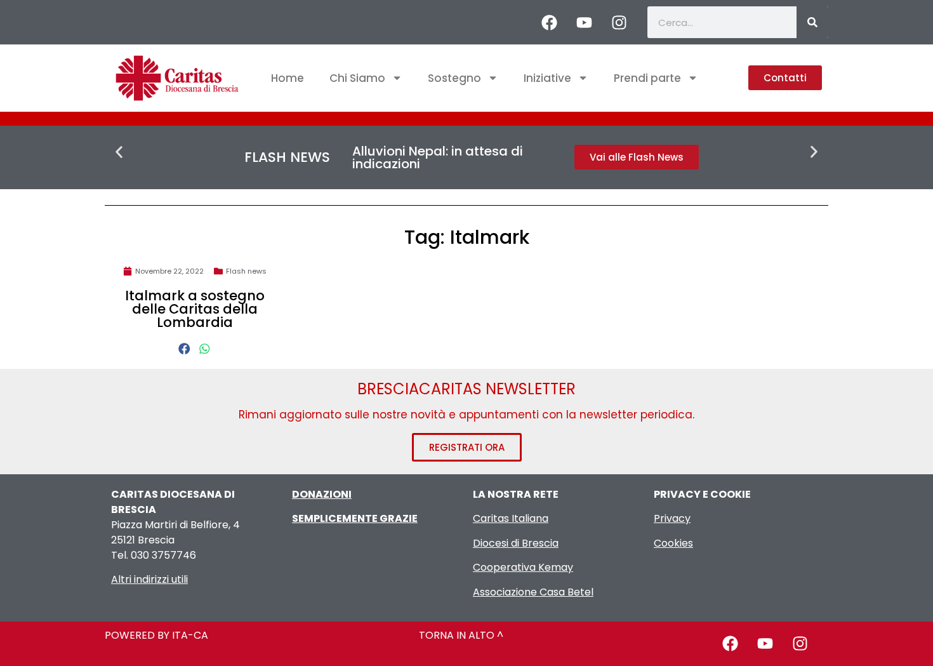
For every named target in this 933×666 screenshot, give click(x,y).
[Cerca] (812, 22)
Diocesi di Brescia (516, 543)
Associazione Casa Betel (533, 592)
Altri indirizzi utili (149, 579)
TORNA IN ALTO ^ (461, 635)
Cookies (673, 543)
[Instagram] (619, 22)
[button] (119, 152)
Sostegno (454, 78)
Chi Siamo (357, 78)
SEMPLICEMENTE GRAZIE (355, 518)
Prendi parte (647, 78)
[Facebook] (549, 22)
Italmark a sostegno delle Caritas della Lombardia (195, 308)
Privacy (672, 518)
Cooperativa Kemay (523, 567)
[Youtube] (584, 22)
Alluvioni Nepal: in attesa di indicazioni (437, 157)
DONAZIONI (322, 494)
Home (287, 78)
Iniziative (547, 78)
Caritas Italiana (510, 518)
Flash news (246, 271)
